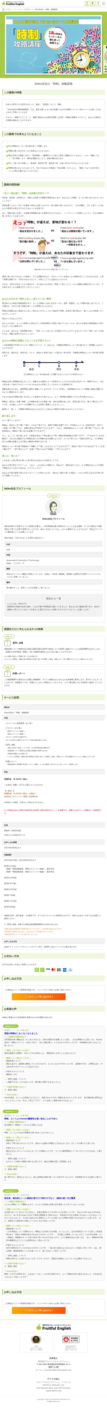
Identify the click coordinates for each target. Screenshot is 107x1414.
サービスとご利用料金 (22, 9)
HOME (8, 9)
